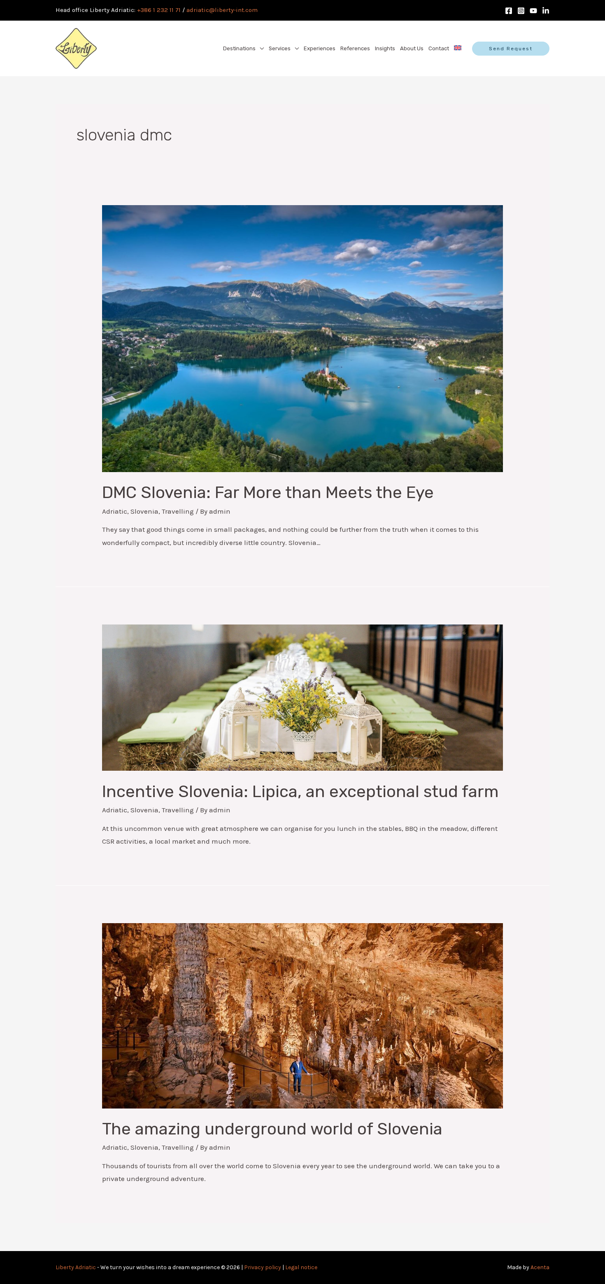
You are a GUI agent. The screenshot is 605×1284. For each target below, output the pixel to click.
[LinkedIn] (545, 10)
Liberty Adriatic (76, 1267)
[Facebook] (508, 10)
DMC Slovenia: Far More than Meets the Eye (268, 492)
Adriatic (114, 511)
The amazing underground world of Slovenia (272, 1129)
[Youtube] (533, 10)
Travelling (178, 511)
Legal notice (301, 1267)
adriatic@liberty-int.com (222, 10)
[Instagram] (521, 10)
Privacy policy (262, 1267)
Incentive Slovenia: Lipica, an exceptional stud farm (300, 791)
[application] (260, 48)
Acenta (540, 1267)
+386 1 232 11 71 (159, 10)
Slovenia (144, 511)
